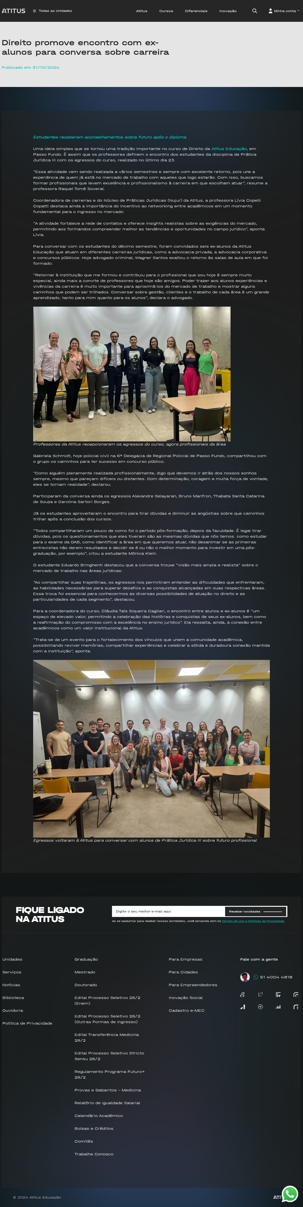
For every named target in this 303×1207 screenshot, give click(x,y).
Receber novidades (244, 911)
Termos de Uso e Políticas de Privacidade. (253, 921)
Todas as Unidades (55, 11)
